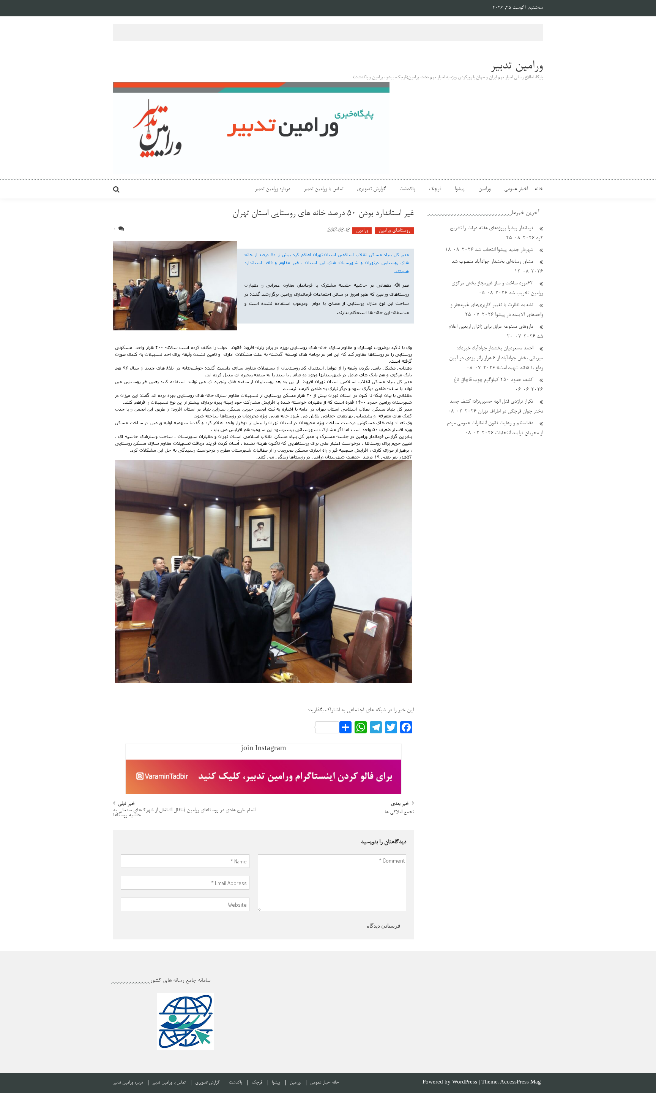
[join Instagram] (263, 777)
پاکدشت (407, 189)
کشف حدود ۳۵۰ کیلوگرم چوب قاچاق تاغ (493, 380)
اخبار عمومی (516, 189)
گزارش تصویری (371, 189)
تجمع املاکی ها (399, 812)
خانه (539, 189)
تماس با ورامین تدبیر (323, 189)
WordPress (465, 1082)
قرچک (435, 189)
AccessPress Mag (520, 1082)
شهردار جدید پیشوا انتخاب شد (504, 250)
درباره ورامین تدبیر (272, 189)
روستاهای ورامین (394, 230)
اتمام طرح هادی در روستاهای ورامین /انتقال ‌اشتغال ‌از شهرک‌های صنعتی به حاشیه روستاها (184, 813)
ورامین (484, 189)
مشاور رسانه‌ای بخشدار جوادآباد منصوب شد (492, 262)
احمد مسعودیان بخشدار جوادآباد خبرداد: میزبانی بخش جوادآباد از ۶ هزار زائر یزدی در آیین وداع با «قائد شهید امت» (496, 358)
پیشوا (460, 189)
